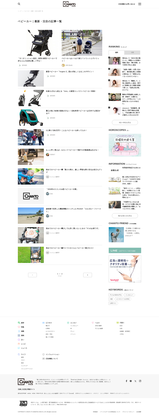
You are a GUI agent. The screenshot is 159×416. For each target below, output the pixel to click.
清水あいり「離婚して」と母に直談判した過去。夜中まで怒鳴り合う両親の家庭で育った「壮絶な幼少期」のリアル (131, 85)
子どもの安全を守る (116, 295)
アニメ (72, 331)
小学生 (122, 334)
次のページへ (87, 275)
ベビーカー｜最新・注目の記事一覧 (33, 11)
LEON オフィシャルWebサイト (83, 393)
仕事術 (48, 328)
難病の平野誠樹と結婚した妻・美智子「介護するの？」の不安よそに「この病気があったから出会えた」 (131, 99)
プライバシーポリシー (128, 411)
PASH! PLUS (39, 393)
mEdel (33, 393)
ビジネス (49, 323)
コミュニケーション (27, 368)
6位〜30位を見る (125, 122)
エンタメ (73, 323)
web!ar (29, 393)
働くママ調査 (50, 337)
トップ (19, 11)
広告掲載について (52, 358)
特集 (22, 327)
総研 (22, 323)
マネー (23, 360)
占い (22, 340)
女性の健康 (98, 325)
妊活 (121, 325)
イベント (73, 334)
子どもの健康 (99, 328)
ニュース (24, 348)
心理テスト (113, 303)
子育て (122, 323)
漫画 (22, 335)
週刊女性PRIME (22, 393)
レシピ (23, 344)
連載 (22, 331)
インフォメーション (52, 354)
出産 (121, 328)
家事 (22, 357)
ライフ (23, 354)
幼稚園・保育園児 (125, 331)
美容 (22, 363)
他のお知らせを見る (125, 216)
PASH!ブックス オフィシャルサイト (119, 393)
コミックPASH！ (104, 393)
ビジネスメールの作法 (122, 299)
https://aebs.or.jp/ (62, 404)
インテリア (24, 366)
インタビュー (129, 295)
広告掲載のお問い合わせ (126, 4)
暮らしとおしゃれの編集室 (51, 393)
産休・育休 (49, 334)
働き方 (48, 325)
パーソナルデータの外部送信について (110, 411)
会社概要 (138, 411)
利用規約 (95, 411)
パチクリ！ (96, 393)
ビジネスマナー (50, 331)
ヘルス (97, 323)
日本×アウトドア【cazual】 (66, 393)
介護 (111, 299)
